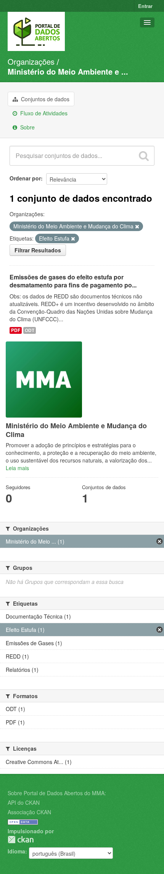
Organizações (31, 61)
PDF (15, 330)
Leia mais (17, 468)
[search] (144, 155)
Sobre (27, 127)
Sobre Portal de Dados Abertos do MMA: (57, 793)
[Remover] (137, 226)
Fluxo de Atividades (43, 113)
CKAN (21, 840)
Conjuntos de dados (44, 99)
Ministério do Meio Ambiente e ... (68, 71)
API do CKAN (24, 802)
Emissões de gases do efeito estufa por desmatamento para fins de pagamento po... (73, 281)
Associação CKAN (29, 812)
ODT (29, 330)
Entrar (145, 6)
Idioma (16, 851)
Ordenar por (25, 178)
